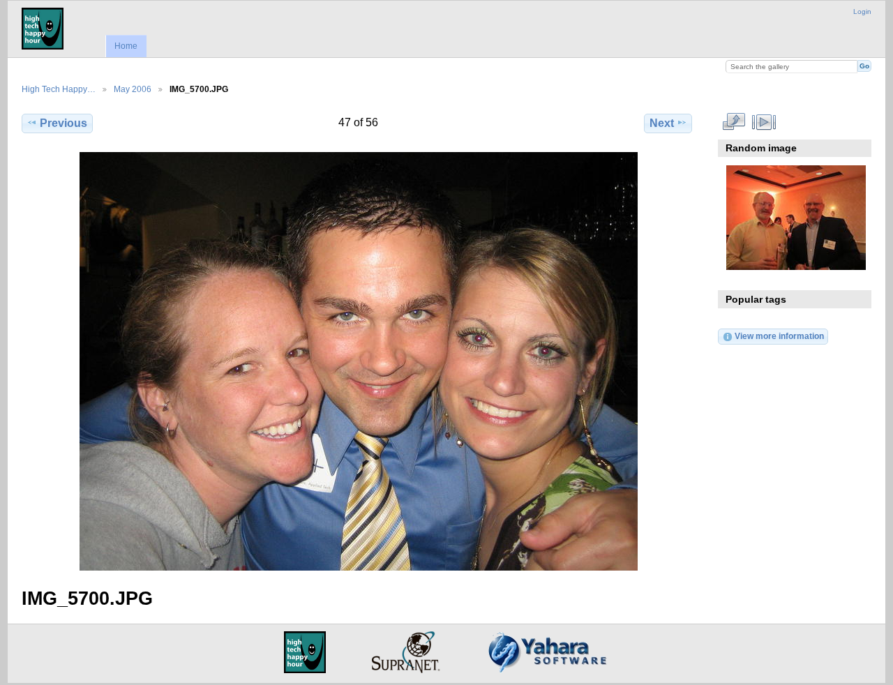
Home (125, 46)
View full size (734, 121)
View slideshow (764, 121)
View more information (779, 335)
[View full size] (358, 361)
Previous (63, 123)
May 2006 (132, 88)
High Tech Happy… (59, 88)
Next (662, 123)
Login (862, 11)
